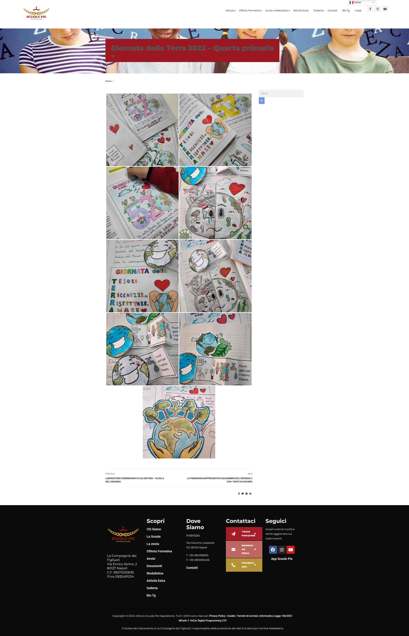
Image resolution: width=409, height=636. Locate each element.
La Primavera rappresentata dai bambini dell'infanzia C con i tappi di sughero (219, 480)
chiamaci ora (248, 565)
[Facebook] (273, 550)
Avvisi (151, 558)
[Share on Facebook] (239, 493)
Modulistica (155, 573)
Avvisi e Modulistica (276, 10)
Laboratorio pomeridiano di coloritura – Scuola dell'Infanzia (134, 480)
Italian (357, 2)
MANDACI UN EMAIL (247, 549)
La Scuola (154, 536)
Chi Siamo (154, 529)
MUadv (183, 620)
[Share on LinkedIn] (250, 493)
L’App (358, 10)
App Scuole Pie (282, 559)
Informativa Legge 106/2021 (276, 615)
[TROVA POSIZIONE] (233, 534)
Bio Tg (346, 10)
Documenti (154, 566)
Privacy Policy (217, 615)
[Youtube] (385, 9)
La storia (153, 544)
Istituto (230, 10)
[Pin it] (246, 493)
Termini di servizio (247, 615)
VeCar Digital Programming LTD (208, 620)
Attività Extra (301, 10)
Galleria (318, 10)
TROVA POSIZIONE (248, 533)
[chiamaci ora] (233, 565)
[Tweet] (242, 493)
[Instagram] (377, 9)
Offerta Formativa (249, 10)
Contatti (332, 10)
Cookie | (232, 615)
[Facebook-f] (370, 9)
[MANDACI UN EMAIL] (233, 549)
